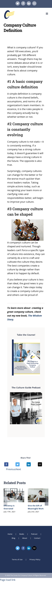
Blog (13, 538)
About (24, 538)
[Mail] (34, 548)
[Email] (40, 464)
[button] (5, 501)
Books (21, 534)
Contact (37, 538)
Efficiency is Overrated (14, 495)
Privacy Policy (35, 559)
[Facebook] (6, 464)
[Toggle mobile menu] (47, 13)
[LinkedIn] (28, 464)
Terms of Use (17, 559)
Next (18, 469)
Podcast (34, 534)
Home (10, 534)
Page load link (7, 579)
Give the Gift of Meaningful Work (38, 495)
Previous (11, 469)
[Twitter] (17, 464)
